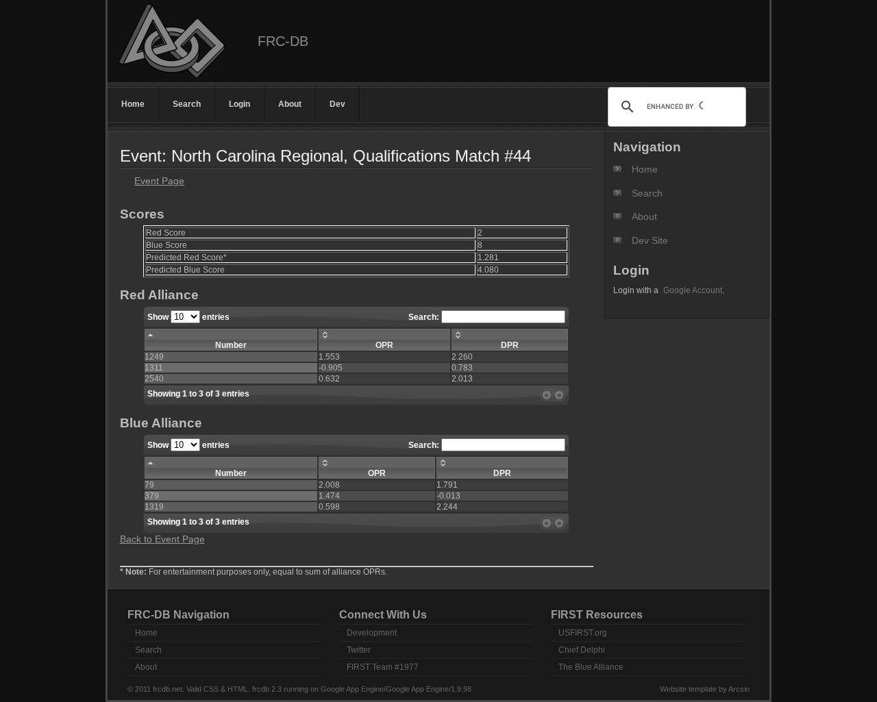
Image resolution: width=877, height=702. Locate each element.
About (289, 104)
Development (372, 633)
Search (187, 104)
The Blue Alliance (590, 667)
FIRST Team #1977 (383, 667)
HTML (237, 689)
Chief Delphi (581, 650)
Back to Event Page (162, 539)
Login (239, 104)
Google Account (692, 290)
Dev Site (650, 240)
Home (133, 104)
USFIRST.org (582, 633)
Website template (688, 689)
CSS (211, 689)
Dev (337, 104)
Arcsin (739, 689)
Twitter (359, 650)
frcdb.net (167, 689)
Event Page (159, 180)
